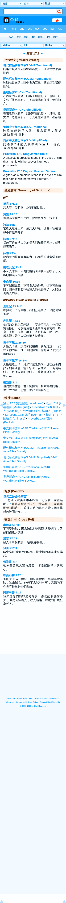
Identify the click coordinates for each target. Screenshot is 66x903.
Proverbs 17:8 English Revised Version (30, 171)
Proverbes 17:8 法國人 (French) (42, 410)
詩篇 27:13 (10, 239)
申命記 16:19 (11, 281)
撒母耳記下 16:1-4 (15, 360)
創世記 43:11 (11, 320)
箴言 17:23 (10, 203)
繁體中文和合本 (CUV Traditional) (25, 127)
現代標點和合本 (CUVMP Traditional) (27, 65)
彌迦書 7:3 (10, 382)
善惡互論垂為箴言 (14, 496)
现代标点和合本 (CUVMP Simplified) (27, 78)
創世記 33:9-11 (13, 306)
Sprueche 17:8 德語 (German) (24, 414)
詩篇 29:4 (9, 253)
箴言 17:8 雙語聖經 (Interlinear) (23, 403)
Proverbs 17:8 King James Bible (25, 153)
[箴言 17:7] (4, 412)
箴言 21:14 (10, 548)
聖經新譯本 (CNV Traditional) (22, 92)
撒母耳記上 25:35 (14, 342)
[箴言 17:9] (62, 412)
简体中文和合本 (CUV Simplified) (25, 140)
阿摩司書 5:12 (12, 592)
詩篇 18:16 (10, 214)
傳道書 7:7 (10, 561)
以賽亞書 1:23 (12, 575)
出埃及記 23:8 (12, 267)
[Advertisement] (33, 634)
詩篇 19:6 (9, 224)
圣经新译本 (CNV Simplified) (22, 109)
